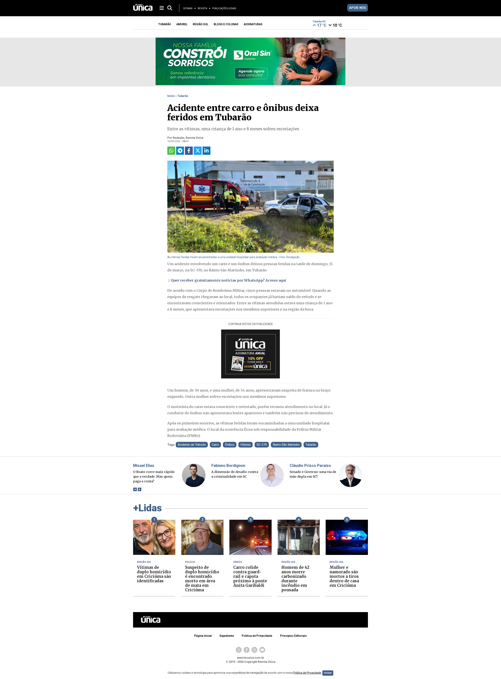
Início (171, 95)
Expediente (227, 635)
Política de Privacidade (257, 635)
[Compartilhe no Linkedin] (206, 151)
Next (139, 489)
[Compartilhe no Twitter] (198, 151)
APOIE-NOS (357, 8)
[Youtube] (262, 650)
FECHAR (328, 673)
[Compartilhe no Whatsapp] (171, 151)
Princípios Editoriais (293, 635)
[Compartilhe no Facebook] (189, 151)
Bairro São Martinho (286, 445)
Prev (134, 489)
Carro (215, 445)
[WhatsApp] (239, 650)
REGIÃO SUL (200, 24)
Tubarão (182, 95)
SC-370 (262, 445)
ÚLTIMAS (187, 8)
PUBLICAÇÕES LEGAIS (224, 8)
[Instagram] (254, 650)
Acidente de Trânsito (192, 445)
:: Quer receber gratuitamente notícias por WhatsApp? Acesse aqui (226, 280)
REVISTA (202, 8)
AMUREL (181, 24)
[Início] (143, 10)
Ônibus (229, 445)
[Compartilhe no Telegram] (180, 151)
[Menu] (161, 7)
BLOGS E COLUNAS (226, 24)
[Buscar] (169, 8)
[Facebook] (247, 650)
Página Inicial (203, 635)
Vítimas (245, 445)
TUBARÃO (164, 24)
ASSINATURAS (253, 24)
